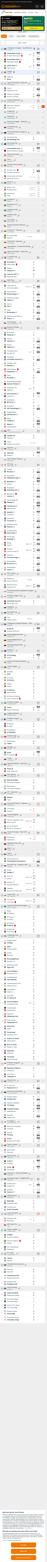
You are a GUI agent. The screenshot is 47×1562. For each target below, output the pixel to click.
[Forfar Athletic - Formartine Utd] (22, 1003)
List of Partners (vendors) (12, 1540)
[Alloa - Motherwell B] (22, 948)
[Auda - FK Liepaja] (22, 754)
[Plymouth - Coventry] (22, 519)
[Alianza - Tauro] (22, 799)
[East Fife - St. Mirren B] (22, 997)
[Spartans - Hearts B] (22, 1052)
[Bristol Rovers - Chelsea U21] (22, 586)
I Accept (24, 1545)
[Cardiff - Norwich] (22, 471)
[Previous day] (3, 43)
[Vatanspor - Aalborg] (22, 389)
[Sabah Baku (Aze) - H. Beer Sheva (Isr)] (22, 54)
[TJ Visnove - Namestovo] (22, 1087)
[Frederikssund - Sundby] (22, 352)
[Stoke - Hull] (22, 544)
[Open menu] (42, 6)
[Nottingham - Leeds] (22, 568)
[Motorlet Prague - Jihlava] (22, 299)
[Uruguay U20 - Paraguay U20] (22, 1283)
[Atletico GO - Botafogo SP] (22, 188)
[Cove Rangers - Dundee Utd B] (22, 972)
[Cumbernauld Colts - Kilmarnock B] (22, 985)
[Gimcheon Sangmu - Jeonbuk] (22, 1127)
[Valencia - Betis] (22, 78)
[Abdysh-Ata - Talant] (22, 742)
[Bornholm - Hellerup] (22, 334)
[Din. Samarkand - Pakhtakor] (22, 1248)
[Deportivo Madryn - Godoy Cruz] (22, 107)
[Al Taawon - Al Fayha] (22, 918)
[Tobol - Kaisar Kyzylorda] (22, 709)
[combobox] (22, 43)
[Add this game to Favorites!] (2, 54)
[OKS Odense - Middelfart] (22, 370)
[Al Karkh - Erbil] (22, 673)
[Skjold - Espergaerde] (22, 426)
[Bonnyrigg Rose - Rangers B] (22, 960)
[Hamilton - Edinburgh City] (22, 1015)
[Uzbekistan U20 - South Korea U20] (22, 1277)
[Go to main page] (13, 6)
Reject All (23, 1551)
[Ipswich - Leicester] (22, 513)
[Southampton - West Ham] (22, 532)
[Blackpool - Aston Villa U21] (22, 580)
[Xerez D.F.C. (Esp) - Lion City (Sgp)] (22, 1306)
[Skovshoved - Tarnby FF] (22, 395)
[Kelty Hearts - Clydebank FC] (22, 1021)
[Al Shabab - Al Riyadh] (22, 930)
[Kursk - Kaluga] (22, 871)
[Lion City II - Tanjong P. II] (22, 1075)
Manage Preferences (23, 1558)
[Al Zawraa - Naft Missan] (22, 691)
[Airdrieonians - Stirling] (22, 942)
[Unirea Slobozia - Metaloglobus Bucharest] (22, 860)
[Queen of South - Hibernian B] (22, 1040)
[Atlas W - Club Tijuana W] (22, 770)
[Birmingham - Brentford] (22, 562)
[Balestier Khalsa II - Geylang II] (22, 1069)
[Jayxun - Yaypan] (22, 1259)
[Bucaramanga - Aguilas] (22, 237)
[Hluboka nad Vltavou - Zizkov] (22, 317)
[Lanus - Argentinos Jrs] (22, 89)
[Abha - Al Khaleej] (22, 912)
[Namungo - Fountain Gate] (22, 1202)
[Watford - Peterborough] (22, 556)
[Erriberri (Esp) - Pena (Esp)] (22, 1312)
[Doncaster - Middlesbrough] (22, 477)
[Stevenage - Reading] (22, 538)
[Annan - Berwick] (22, 954)
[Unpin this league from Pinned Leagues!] (34, 49)
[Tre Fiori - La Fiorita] (22, 901)
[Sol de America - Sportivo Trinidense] (22, 827)
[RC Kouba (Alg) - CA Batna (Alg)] (22, 1300)
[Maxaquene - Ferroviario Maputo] (22, 787)
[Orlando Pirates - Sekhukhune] (22, 1110)
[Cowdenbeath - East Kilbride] (22, 978)
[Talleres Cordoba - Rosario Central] (22, 95)
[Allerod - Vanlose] (22, 340)
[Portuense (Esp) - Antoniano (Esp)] (22, 1319)
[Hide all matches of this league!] (43, 48)
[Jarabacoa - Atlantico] (22, 437)
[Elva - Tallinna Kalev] (22, 619)
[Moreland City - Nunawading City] (22, 138)
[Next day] (42, 43)
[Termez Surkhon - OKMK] (22, 1242)
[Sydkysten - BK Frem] (22, 401)
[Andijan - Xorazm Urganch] (22, 1236)
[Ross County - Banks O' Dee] (22, 1046)
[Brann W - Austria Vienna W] (22, 630)
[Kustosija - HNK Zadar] (22, 263)
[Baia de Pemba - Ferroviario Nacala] (22, 781)
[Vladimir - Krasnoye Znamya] (22, 890)
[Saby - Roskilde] (22, 377)
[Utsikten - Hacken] (22, 1191)
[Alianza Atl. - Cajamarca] (22, 838)
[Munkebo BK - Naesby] (22, 364)
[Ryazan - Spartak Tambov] (22, 883)
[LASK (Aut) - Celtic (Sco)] (22, 67)
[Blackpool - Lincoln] (22, 495)
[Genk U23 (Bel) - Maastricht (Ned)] (22, 1294)
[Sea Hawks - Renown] (22, 1151)
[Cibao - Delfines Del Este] (22, 443)
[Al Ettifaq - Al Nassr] (22, 924)
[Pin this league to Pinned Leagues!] (29, 84)
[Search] (37, 6)
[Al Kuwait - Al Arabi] (22, 725)
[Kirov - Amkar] (22, 877)
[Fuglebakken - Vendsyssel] (22, 413)
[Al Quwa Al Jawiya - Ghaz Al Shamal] (22, 697)
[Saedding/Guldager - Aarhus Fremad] (22, 383)
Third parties (28, 1528)
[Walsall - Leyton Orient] (22, 550)
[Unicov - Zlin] (22, 305)
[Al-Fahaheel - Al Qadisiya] (22, 731)
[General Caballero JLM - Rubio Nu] (22, 821)
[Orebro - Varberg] (22, 1162)
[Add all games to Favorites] (2, 49)
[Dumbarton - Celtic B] (22, 991)
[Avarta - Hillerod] (22, 346)
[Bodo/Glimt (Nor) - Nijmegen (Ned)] (22, 61)
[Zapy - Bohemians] (22, 311)
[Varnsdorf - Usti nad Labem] (22, 287)
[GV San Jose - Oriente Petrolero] (22, 171)
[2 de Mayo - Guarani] (22, 810)
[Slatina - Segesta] (22, 269)
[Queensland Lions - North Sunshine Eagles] (22, 150)
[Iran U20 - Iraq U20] (22, 1271)
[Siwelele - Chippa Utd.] (22, 1116)
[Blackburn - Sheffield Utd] (22, 489)
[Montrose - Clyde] (22, 1027)
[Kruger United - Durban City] (22, 1098)
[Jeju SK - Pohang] (22, 1134)
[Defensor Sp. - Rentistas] (22, 1219)
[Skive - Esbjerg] (22, 419)
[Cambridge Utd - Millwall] (22, 501)
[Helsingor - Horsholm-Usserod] (22, 358)
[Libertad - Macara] (22, 454)
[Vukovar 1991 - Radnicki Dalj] (22, 275)
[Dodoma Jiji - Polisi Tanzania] (22, 1208)
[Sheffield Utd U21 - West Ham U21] (22, 602)
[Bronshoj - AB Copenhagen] (22, 407)
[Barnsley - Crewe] (22, 483)
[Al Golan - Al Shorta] (22, 679)
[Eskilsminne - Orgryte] (22, 1185)
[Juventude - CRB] (22, 195)
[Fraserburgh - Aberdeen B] (22, 1009)
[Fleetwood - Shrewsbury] (22, 507)
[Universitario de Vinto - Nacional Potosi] (22, 177)
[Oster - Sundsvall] (22, 1168)
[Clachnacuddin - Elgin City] (22, 966)
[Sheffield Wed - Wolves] (22, 526)
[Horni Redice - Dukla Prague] (22, 293)
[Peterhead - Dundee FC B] (22, 1034)
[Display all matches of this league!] (43, 112)
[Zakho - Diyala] (22, 685)
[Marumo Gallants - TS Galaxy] (22, 1104)
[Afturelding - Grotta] (22, 656)
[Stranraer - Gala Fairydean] (22, 1058)
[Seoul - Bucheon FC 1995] (22, 1140)
